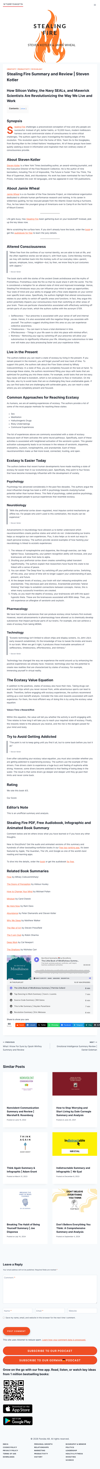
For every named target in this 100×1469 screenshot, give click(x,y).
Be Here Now (13, 906)
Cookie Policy (10, 1447)
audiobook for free (23, 233)
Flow (9, 877)
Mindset (11, 899)
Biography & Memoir (76, 1444)
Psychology (36, 69)
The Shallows (13, 949)
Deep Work (12, 942)
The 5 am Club (14, 935)
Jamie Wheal (13, 194)
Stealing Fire (19, 127)
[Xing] (97, 755)
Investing (71, 1457)
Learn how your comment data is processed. (64, 1340)
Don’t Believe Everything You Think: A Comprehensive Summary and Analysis (73, 1228)
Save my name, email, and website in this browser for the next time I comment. (40, 1318)
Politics (70, 1447)
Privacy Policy (10, 1450)
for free (70, 861)
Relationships (41, 1447)
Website (73, 1311)
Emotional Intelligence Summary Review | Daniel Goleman (77, 1046)
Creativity (11, 69)
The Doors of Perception (19, 884)
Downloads (9, 1457)
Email (39, 1311)
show (23, 109)
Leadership (71, 1450)
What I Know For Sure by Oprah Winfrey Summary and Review (22, 1046)
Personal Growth (43, 1444)
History (38, 1457)
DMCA (5, 1444)
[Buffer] (97, 760)
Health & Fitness (74, 1454)
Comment (9, 1277)
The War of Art (14, 928)
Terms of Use (9, 1454)
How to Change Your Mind (20, 891)
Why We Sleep (14, 920)
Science (70, 1460)
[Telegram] (97, 750)
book (87, 229)
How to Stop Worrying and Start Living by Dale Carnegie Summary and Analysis (73, 1111)
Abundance (12, 913)
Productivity (24, 69)
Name (8, 1311)
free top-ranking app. (69, 847)
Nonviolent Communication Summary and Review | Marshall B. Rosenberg (23, 1111)
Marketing (39, 1450)
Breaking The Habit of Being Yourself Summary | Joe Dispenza (23, 1228)
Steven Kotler (13, 165)
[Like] (97, 765)
